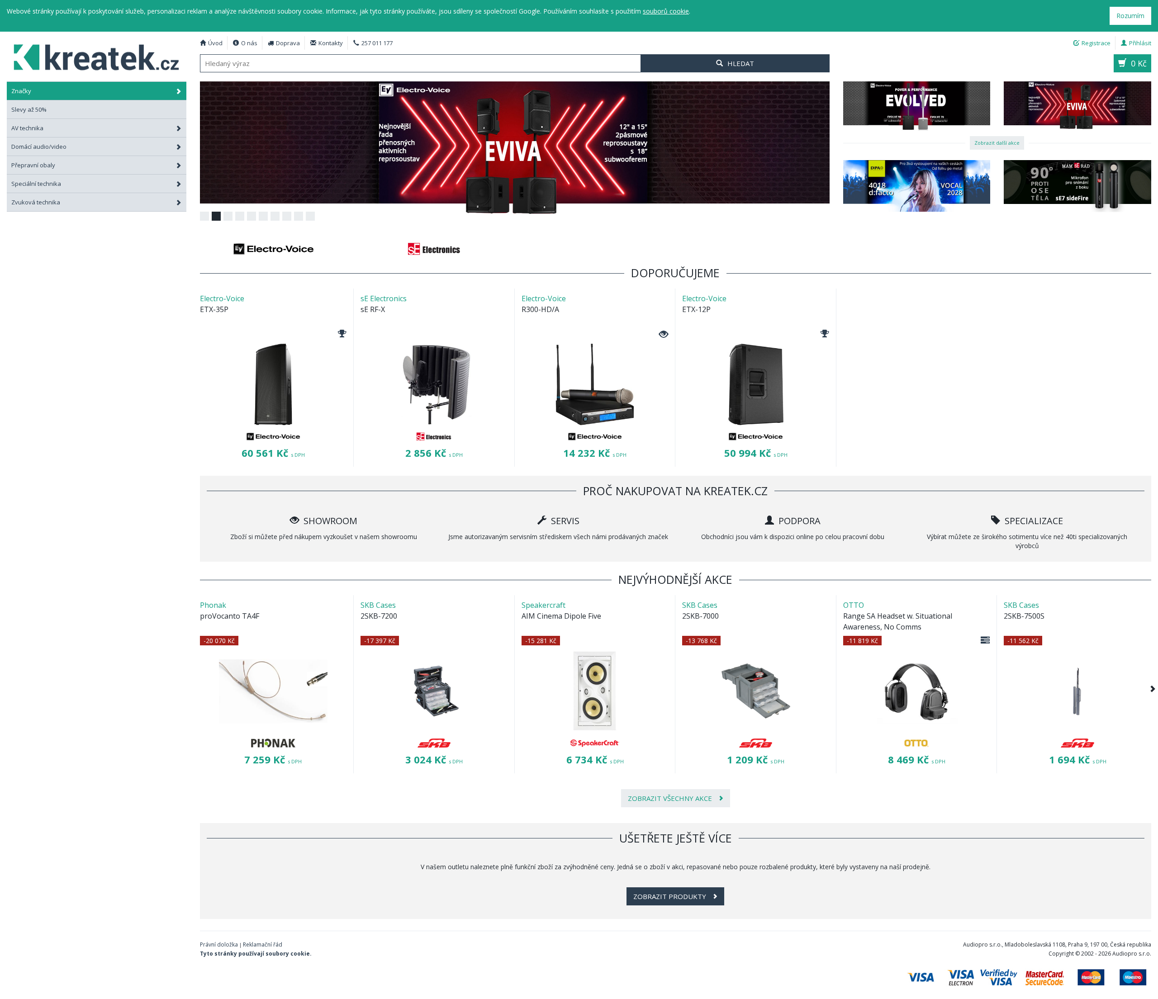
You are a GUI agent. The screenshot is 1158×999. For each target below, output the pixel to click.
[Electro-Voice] (273, 248)
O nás (249, 43)
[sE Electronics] (434, 248)
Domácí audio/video (38, 146)
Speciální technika (36, 184)
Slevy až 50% (29, 109)
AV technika (27, 128)
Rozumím (1130, 15)
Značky (21, 91)
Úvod (215, 43)
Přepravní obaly (33, 165)
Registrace (1096, 43)
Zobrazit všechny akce (671, 798)
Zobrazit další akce (997, 142)
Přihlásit (1140, 43)
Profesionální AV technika (96, 56)
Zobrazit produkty (670, 896)
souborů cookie (666, 11)
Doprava (288, 43)
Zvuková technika (35, 202)
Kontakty (330, 43)
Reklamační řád (262, 944)
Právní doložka (219, 944)
